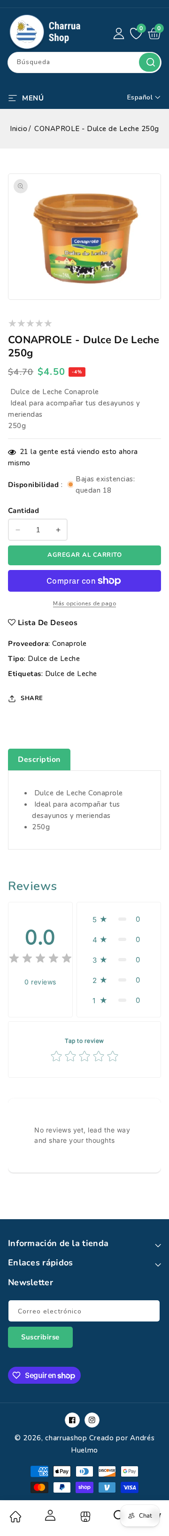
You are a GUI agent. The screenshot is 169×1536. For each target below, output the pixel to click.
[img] (40, 959)
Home (15, 1517)
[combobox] (84, 62)
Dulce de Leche (54, 658)
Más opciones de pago (84, 603)
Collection (84, 1517)
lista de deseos (48, 623)
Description (39, 759)
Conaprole (69, 643)
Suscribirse (40, 1337)
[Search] (119, 1518)
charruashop (66, 1438)
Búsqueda (149, 62)
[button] (26, 97)
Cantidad (23, 510)
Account (49, 1515)
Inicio (18, 128)
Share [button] (32, 698)
